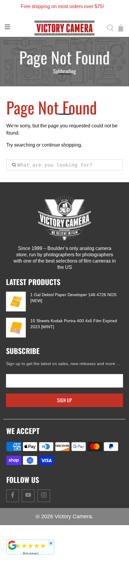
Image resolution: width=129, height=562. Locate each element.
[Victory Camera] (64, 28)
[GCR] (12, 545)
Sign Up (64, 400)
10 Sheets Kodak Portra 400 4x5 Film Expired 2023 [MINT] (73, 323)
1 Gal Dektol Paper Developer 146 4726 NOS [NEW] (73, 297)
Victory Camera (73, 516)
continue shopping (61, 144)
